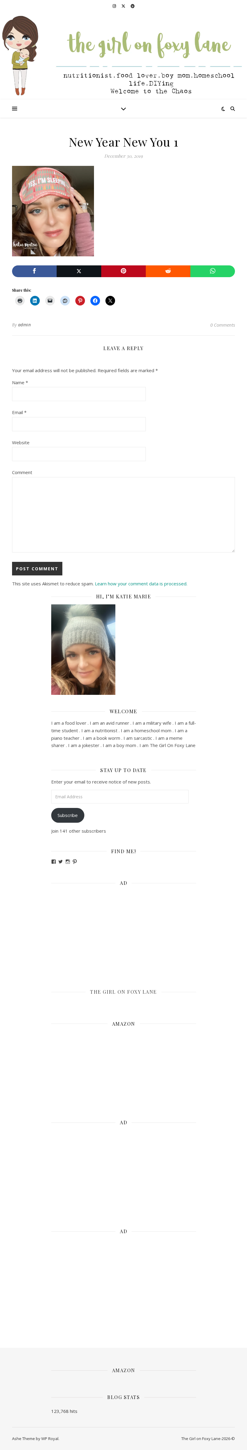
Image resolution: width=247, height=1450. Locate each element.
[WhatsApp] (212, 271)
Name (20, 382)
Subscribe (68, 815)
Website (21, 442)
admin (24, 325)
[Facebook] (34, 271)
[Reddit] (168, 271)
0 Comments (222, 325)
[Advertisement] (123, 933)
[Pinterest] (123, 271)
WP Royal (49, 1438)
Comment (22, 472)
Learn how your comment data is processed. (141, 584)
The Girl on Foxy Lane (123, 992)
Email (19, 412)
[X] (79, 271)
